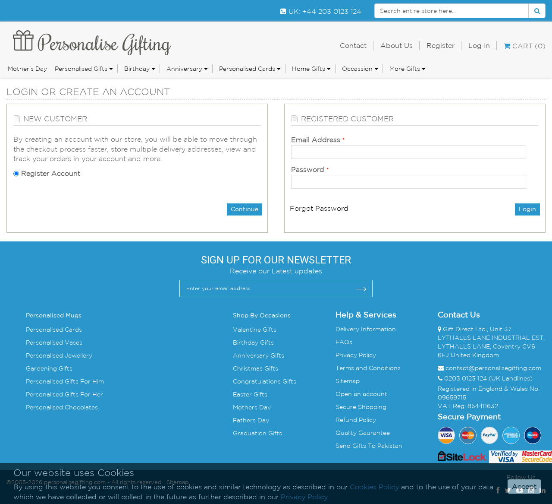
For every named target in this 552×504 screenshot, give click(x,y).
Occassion (357, 68)
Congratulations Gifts (264, 381)
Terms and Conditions (368, 368)
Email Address (315, 139)
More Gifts (404, 68)
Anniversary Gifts (258, 355)
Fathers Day (251, 420)
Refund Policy (356, 419)
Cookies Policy (374, 487)
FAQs (344, 342)
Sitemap (348, 380)
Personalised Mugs (54, 315)
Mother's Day (27, 68)
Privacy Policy (356, 355)
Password (307, 169)
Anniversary (184, 68)
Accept (524, 487)
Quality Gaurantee (363, 432)
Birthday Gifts (253, 342)
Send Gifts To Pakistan (369, 445)
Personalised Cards (247, 68)
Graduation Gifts (257, 433)
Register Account (50, 173)
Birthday (137, 68)
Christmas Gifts (255, 368)
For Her (90, 394)
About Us (396, 45)
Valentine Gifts (254, 329)
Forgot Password (319, 208)
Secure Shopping (361, 406)
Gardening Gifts (49, 368)
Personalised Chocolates (62, 407)
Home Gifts (308, 68)
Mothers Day (252, 407)
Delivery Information (366, 329)
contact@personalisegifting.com (493, 368)
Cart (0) (528, 46)
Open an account (361, 393)
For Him (91, 381)
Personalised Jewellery (59, 355)
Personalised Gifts (81, 68)
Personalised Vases (54, 342)
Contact (353, 45)
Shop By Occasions (262, 315)
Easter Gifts (250, 394)
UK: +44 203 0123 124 (323, 11)
